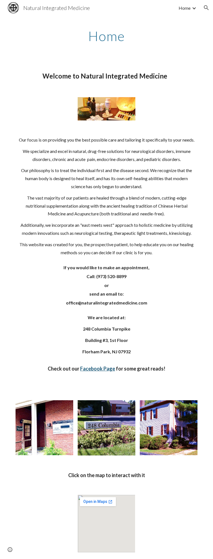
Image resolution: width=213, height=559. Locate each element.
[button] (206, 7)
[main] (106, 34)
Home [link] (185, 8)
